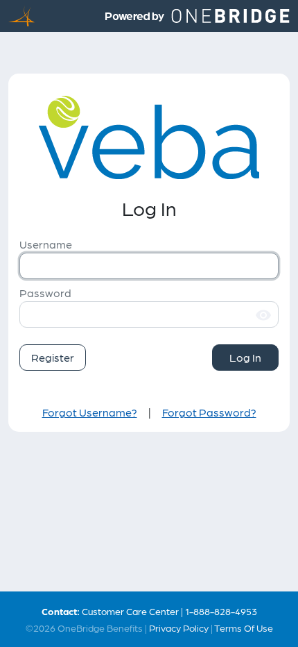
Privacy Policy (179, 627)
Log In (245, 357)
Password (45, 292)
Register (52, 357)
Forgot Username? (89, 412)
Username (45, 244)
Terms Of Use (243, 627)
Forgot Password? (209, 412)
